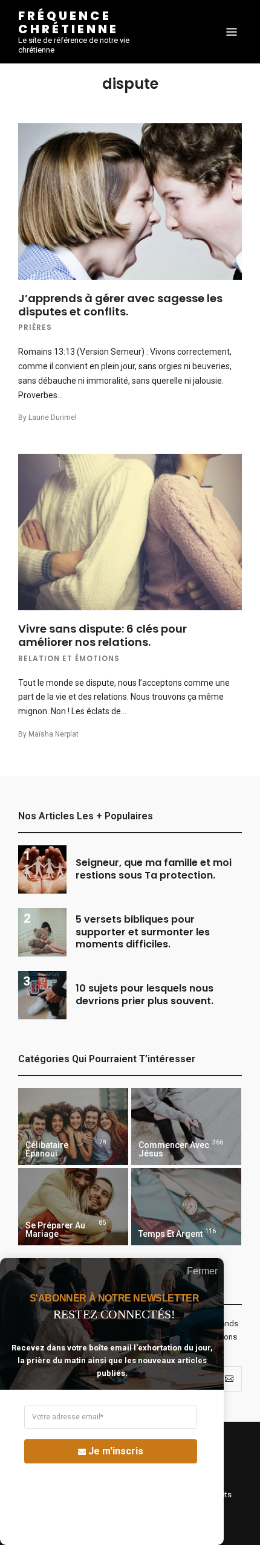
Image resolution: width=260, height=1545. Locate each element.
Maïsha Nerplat (53, 734)
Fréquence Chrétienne (68, 22)
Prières (35, 327)
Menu (231, 32)
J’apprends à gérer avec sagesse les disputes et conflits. (120, 305)
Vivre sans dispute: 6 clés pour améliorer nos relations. (102, 635)
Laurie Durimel (52, 417)
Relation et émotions (69, 658)
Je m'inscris (115, 1451)
